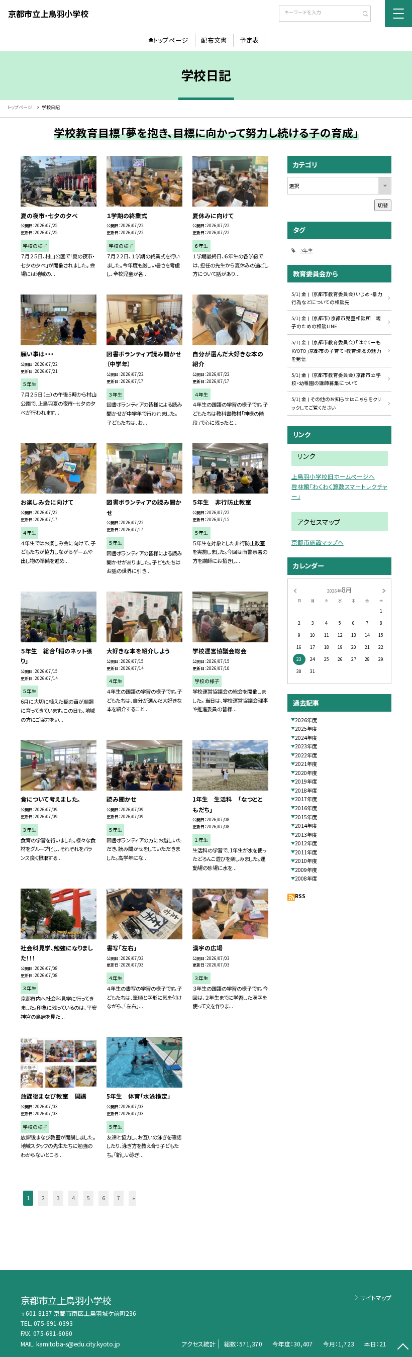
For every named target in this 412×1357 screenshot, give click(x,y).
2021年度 (306, 763)
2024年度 (306, 737)
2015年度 (306, 817)
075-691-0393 (53, 1323)
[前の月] (294, 590)
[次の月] (383, 590)
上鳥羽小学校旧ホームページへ (333, 476)
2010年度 (306, 860)
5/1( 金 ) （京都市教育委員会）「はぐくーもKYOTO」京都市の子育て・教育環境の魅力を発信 (336, 350)
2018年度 (306, 790)
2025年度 (306, 728)
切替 (383, 205)
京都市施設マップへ (317, 542)
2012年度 (306, 843)
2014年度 (306, 825)
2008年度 (306, 878)
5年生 (306, 250)
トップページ (170, 40)
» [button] (133, 1198)
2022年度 (306, 755)
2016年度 (306, 808)
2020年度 (306, 773)
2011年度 (306, 852)
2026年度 (306, 720)
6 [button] (103, 1198)
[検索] (362, 15)
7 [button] (118, 1198)
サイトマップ (375, 1297)
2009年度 (306, 870)
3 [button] (58, 1198)
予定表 (249, 40)
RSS (300, 896)
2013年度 (306, 834)
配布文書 (214, 40)
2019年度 (306, 781)
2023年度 (306, 746)
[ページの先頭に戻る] (402, 1347)
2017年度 (306, 799)
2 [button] (43, 1198)
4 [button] (73, 1198)
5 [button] (88, 1198)
